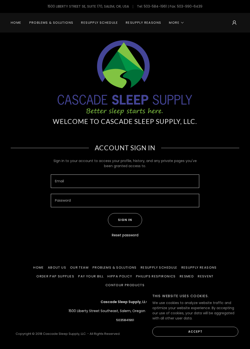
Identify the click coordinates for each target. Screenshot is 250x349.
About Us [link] (57, 267)
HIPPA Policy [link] (119, 276)
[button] (176, 23)
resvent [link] (206, 276)
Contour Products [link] (125, 285)
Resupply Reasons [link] (143, 22)
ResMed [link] (187, 276)
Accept (195, 331)
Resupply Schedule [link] (99, 22)
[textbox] (125, 181)
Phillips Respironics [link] (156, 276)
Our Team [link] (79, 267)
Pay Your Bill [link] (91, 276)
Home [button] (38, 267)
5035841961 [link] (125, 320)
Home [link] (16, 22)
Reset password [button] (125, 235)
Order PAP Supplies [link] (55, 276)
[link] (125, 77)
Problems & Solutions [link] (51, 22)
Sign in (125, 220)
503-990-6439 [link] (189, 6)
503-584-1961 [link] (155, 6)
